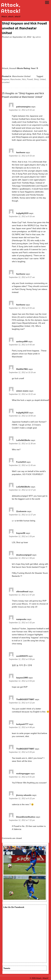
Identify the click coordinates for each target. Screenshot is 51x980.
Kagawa (5, 79)
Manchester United (21, 76)
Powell (30, 79)
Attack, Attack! (10, 8)
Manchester (15, 79)
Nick (24, 79)
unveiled (5, 82)
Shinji (36, 79)
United (43, 79)
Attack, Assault (9, 68)
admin (38, 37)
